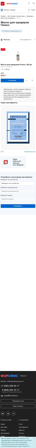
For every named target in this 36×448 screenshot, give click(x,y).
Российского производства (11, 31)
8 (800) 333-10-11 (10, 390)
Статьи (21, 433)
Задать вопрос (18, 406)
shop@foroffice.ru (11, 396)
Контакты (22, 436)
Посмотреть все (29, 151)
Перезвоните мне (18, 401)
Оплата (3, 430)
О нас (20, 424)
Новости (21, 430)
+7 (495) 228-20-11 (10, 386)
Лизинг (3, 436)
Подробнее (25, 446)
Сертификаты (23, 427)
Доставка (4, 427)
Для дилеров (5, 433)
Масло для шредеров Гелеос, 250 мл (16, 65)
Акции (3, 424)
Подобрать (18, 206)
